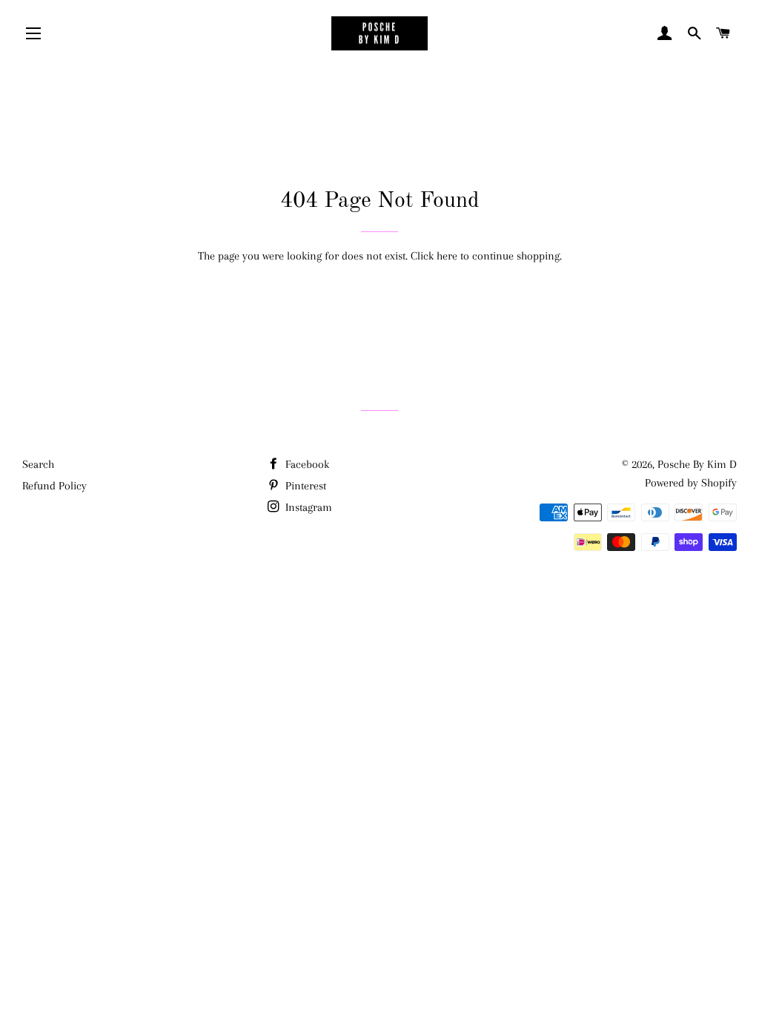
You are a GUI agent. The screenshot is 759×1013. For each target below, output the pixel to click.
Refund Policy (54, 485)
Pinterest (304, 485)
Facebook (305, 464)
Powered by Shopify (691, 482)
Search (38, 464)
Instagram (307, 507)
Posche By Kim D (697, 464)
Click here (434, 256)
